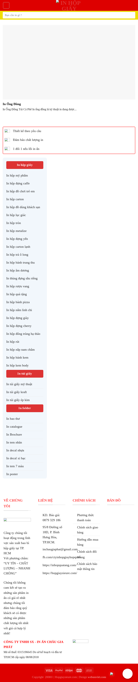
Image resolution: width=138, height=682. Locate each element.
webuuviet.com (97, 677)
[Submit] (131, 15)
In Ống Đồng (12, 104)
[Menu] (6, 5)
